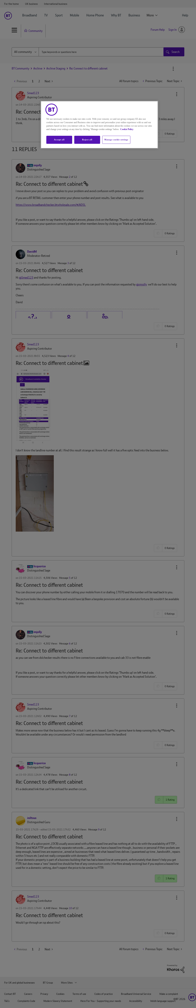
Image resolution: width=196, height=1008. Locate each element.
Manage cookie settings (116, 139)
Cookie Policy (126, 129)
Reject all (87, 139)
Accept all (59, 139)
